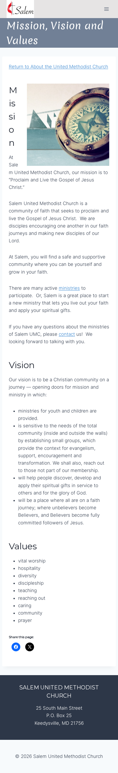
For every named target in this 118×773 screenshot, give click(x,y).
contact (67, 334)
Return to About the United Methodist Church (58, 66)
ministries (69, 288)
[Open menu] (106, 9)
